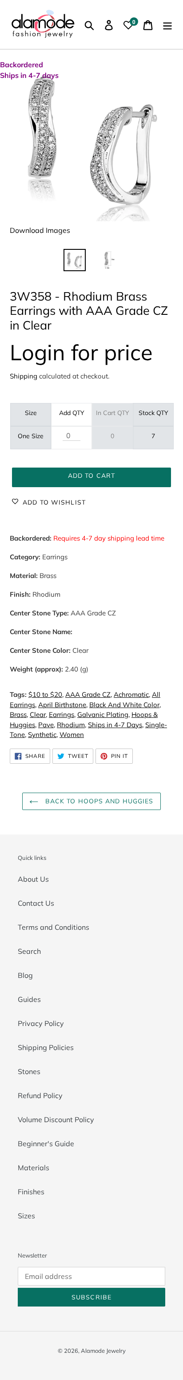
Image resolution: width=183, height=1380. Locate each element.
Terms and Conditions (53, 927)
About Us (33, 879)
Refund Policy (40, 1095)
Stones (29, 1071)
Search (29, 951)
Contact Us (36, 903)
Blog (25, 975)
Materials (33, 1167)
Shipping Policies (46, 1047)
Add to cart (91, 476)
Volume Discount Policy (56, 1119)
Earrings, (62, 714)
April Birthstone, (63, 704)
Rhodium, (71, 725)
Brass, (19, 714)
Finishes (31, 1191)
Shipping (23, 376)
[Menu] (167, 24)
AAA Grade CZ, (88, 694)
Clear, (38, 714)
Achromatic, (132, 694)
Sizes (26, 1215)
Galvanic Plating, (103, 714)
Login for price (81, 352)
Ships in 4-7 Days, (115, 725)
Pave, (46, 725)
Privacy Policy (41, 1023)
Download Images (40, 230)
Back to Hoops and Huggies (98, 801)
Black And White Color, (125, 704)
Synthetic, (43, 734)
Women (72, 734)
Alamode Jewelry (103, 1350)
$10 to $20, (46, 694)
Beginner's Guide (46, 1143)
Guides (29, 999)
